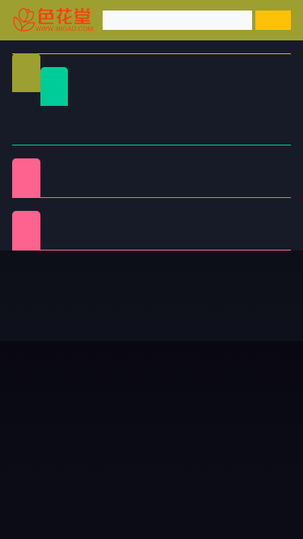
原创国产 (42, 134)
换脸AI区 (133, 187)
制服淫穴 (70, 168)
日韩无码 (106, 134)
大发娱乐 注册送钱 (59, 403)
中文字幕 (233, 115)
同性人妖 (70, 187)
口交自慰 (133, 168)
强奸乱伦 (197, 168)
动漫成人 (260, 187)
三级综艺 (197, 187)
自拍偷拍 (169, 115)
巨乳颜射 (260, 240)
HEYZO (260, 220)
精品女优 (260, 168)
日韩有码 (106, 115)
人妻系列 (133, 220)
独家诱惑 (70, 240)
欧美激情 (169, 134)
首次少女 (133, 240)
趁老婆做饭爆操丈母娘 (216, 403)
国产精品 (42, 115)
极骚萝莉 (197, 220)
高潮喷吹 (197, 240)
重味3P (70, 220)
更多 (263, 283)
